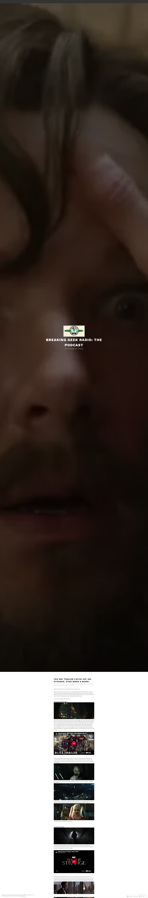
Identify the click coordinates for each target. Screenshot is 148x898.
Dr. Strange (88, 684)
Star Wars (62, 685)
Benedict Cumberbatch (79, 684)
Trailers (72, 685)
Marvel (92, 684)
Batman (72, 684)
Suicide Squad (67, 685)
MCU (55, 685)
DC (84, 684)
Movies (57, 685)
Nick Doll (67, 684)
